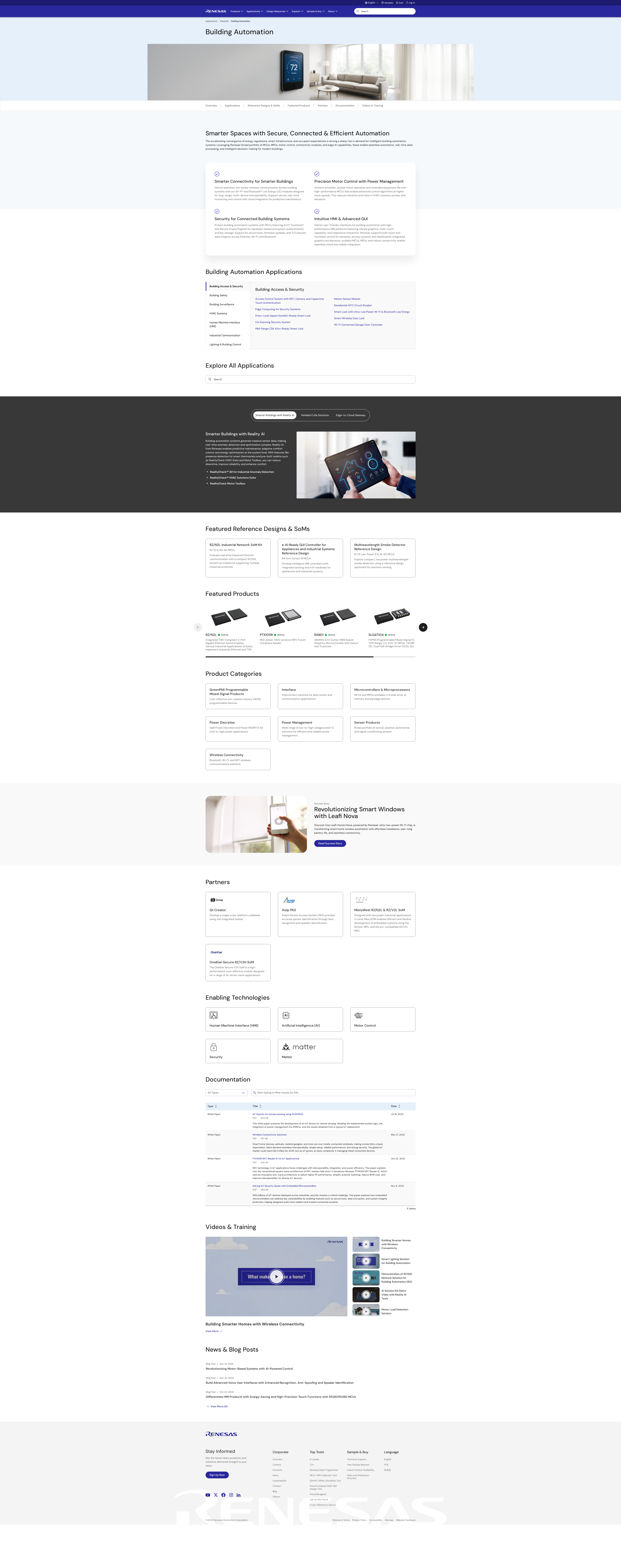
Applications (211, 21)
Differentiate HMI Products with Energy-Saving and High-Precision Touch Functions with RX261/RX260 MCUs (281, 1397)
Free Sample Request (358, 1464)
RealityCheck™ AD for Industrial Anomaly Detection (242, 472)
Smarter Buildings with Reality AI (275, 415)
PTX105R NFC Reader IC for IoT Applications (276, 1158)
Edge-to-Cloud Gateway (350, 415)
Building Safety (218, 295)
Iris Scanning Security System (272, 322)
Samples (388, 2)
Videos (276, 1496)
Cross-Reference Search (323, 1504)
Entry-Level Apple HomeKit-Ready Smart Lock (283, 315)
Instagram (231, 1495)
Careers (277, 1464)
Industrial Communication (225, 335)
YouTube (208, 1495)
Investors (277, 1470)
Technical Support (356, 1459)
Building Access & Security (226, 286)
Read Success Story (330, 843)
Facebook (223, 1495)
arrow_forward (423, 627)
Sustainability (280, 1480)
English (387, 1459)
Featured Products (299, 105)
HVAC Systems (218, 313)
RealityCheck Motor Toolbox (227, 483)
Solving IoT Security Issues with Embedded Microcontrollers (284, 1185)
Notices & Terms (341, 1520)
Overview (211, 105)
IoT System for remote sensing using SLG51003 (278, 1114)
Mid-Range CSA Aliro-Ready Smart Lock (279, 328)
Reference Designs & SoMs (264, 105)
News (275, 1475)
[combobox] (311, 379)
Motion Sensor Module (347, 299)
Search (385, 11)
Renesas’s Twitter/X (216, 1495)
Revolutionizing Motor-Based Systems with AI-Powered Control (249, 1369)
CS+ (312, 1464)
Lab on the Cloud (319, 1499)
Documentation (345, 105)
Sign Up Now (217, 1475)
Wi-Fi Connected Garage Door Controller (358, 324)
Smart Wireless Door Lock (349, 318)
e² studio (314, 1459)
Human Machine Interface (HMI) (225, 324)
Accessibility (375, 1520)
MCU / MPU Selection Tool (323, 1475)
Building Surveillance (222, 304)
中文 (386, 1464)
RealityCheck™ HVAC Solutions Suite (233, 477)
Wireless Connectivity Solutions (270, 1134)
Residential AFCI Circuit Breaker (353, 305)
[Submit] (210, 379)
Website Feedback (406, 1520)
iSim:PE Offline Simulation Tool (325, 1480)
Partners (323, 105)
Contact (277, 1486)
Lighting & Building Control (225, 344)
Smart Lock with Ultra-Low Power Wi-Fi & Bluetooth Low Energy (372, 312)
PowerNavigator (318, 1494)
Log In (412, 2)
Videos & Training (372, 105)
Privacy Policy (359, 1520)
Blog (275, 1491)
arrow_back (198, 627)
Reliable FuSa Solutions (315, 415)
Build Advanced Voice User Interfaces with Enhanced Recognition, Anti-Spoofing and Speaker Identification (280, 1383)
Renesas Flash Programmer (324, 1470)
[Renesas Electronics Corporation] (216, 11)
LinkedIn (238, 1495)
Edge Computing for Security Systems (277, 309)
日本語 (387, 1470)
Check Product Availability (360, 1470)
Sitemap (389, 1520)
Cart (401, 2)
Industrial (224, 21)
